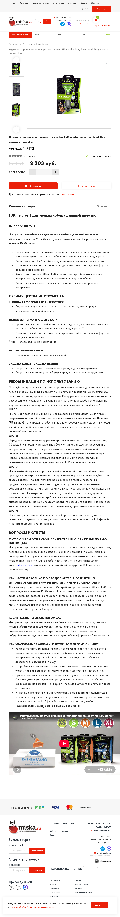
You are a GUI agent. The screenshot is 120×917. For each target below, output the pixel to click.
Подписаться (37, 850)
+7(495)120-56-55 (102, 827)
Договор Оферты (81, 884)
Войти (87, 9)
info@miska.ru (104, 853)
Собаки (36, 35)
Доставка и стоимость (41, 3)
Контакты (84, 3)
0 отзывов (29, 156)
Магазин (77, 880)
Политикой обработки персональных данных (32, 907)
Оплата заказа (58, 3)
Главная (13, 3)
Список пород (23, 565)
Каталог (27, 44)
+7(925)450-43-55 (102, 830)
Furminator (42, 44)
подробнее (67, 194)
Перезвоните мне (84, 23)
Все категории (23, 34)
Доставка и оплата (55, 882)
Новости (77, 876)
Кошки (60, 35)
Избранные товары (101, 25)
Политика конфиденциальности (83, 890)
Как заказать (24, 3)
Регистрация (102, 9)
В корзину (35, 185)
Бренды (84, 35)
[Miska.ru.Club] (18, 887)
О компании (72, 3)
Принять (99, 905)
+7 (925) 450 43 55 (63, 20)
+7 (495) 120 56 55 (63, 17)
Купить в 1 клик (86, 185)
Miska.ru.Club (96, 3)
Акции (108, 35)
